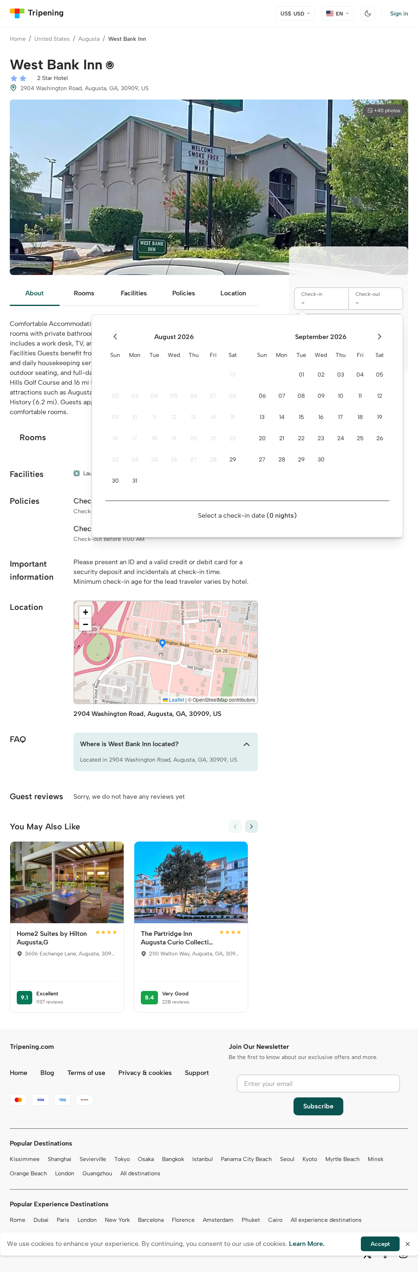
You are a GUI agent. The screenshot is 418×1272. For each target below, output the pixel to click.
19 (173, 438)
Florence (183, 1220)
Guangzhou (97, 1173)
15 (233, 417)
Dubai (41, 1220)
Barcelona (151, 1220)
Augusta (89, 38)
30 (115, 480)
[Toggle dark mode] (367, 13)
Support (197, 1073)
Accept (380, 1244)
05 (174, 395)
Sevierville (93, 1159)
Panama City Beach (246, 1159)
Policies (183, 293)
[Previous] (235, 826)
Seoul (287, 1159)
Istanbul (202, 1159)
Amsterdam (218, 1220)
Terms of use (86, 1073)
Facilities (134, 293)
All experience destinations (326, 1220)
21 (213, 438)
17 (134, 438)
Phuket (251, 1220)
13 (193, 417)
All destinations (140, 1173)
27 (193, 459)
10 (135, 417)
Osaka (146, 1159)
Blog (47, 1073)
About (34, 293)
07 (213, 395)
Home (18, 38)
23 (115, 459)
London (64, 1173)
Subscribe (318, 1106)
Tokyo (122, 1159)
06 (193, 395)
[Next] (251, 826)
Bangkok (173, 1159)
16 (115, 438)
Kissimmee (25, 1159)
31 (134, 480)
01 (233, 374)
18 (154, 438)
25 (154, 459)
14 (213, 417)
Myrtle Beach (342, 1159)
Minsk (375, 1159)
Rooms (84, 293)
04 (154, 395)
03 (134, 395)
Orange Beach (28, 1173)
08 (232, 395)
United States (52, 38)
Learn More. (307, 1244)
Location (233, 293)
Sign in (399, 13)
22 (232, 438)
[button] (162, 644)
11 (154, 417)
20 (193, 438)
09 (115, 417)
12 (173, 417)
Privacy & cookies (145, 1073)
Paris (63, 1220)
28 (213, 459)
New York (117, 1220)
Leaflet (176, 699)
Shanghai (59, 1159)
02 (115, 395)
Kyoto (309, 1159)
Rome (17, 1220)
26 (174, 459)
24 (134, 459)
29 (232, 459)
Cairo (275, 1220)
